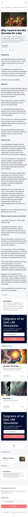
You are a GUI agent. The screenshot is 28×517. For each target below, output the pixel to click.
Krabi (14, 513)
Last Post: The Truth (10, 366)
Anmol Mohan (5, 45)
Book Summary (8, 7)
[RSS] (14, 446)
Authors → (4, 466)
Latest (2, 7)
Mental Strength (17, 7)
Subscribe (14, 339)
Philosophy (4, 294)
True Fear (6, 398)
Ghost (24, 512)
